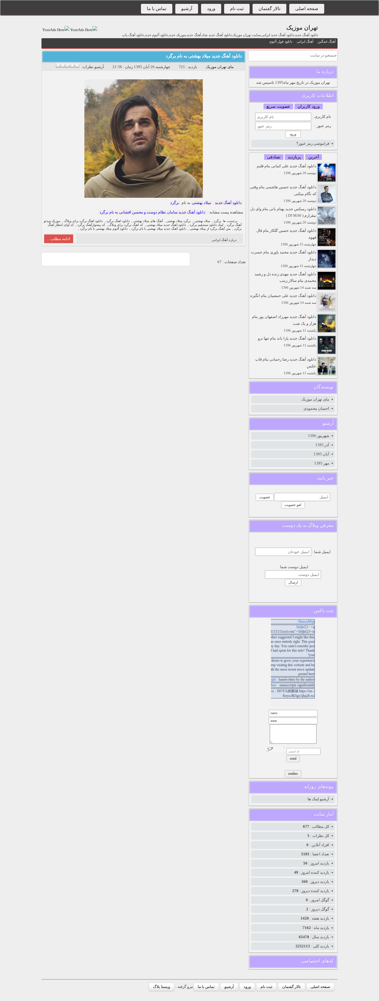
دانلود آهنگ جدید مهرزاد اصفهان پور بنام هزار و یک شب (284, 323)
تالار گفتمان (269, 8)
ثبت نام (237, 8)
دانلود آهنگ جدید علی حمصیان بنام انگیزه (283, 298)
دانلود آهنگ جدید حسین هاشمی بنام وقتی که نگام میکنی (283, 194)
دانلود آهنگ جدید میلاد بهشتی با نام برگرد (158, 228)
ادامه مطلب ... (58, 239)
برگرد (174, 202)
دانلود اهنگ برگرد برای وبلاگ (83, 221)
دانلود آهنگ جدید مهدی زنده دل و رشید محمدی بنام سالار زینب (285, 281)
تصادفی (273, 157)
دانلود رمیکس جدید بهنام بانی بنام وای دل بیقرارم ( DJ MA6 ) (283, 215)
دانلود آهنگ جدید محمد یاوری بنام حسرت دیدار (283, 259)
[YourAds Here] (83, 30)
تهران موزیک (302, 27)
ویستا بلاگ (161, 986)
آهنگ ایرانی (305, 41)
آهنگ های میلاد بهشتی (148, 221)
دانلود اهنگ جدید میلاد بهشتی (166, 224)
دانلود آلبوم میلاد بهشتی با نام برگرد (104, 228)
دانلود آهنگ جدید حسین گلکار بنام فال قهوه (286, 237)
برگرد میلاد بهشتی (178, 221)
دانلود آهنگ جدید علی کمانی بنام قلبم (286, 169)
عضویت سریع (278, 106)
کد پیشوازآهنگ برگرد (91, 224)
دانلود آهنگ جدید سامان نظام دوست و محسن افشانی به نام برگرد (152, 212)
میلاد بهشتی (201, 202)
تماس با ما (156, 8)
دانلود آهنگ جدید (228, 202)
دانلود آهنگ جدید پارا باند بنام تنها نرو (287, 341)
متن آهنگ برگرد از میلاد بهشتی (210, 228)
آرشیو (186, 8)
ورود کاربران (309, 106)
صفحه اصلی (306, 8)
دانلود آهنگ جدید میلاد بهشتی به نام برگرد (204, 56)
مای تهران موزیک (220, 67)
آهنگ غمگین (326, 41)
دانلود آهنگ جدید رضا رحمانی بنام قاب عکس (285, 366)
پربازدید (294, 157)
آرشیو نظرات (93, 67)
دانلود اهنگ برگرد (118, 221)
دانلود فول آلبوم (280, 41)
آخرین (313, 157)
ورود (211, 8)
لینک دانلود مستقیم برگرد (206, 224)
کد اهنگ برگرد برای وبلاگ (126, 224)
